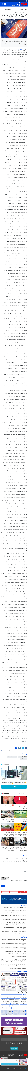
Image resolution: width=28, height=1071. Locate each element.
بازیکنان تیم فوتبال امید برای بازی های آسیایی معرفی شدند (15, 922)
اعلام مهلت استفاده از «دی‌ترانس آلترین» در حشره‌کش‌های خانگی (14, 931)
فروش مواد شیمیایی (5, 1001)
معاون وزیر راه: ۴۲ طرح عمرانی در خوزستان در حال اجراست (15, 934)
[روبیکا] (13, 1043)
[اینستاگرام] (17, 1043)
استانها (25, 9)
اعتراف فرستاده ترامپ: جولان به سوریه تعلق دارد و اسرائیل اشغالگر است (13, 916)
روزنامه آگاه (3, 1008)
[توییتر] (15, 1043)
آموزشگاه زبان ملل (5, 1006)
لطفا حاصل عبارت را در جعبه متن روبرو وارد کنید (18, 880)
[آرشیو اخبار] (9, 1043)
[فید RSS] (11, 1043)
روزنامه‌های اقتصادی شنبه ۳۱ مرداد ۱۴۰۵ (18, 992)
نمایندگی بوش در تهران (15, 1006)
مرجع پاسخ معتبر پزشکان (14, 1001)
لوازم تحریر (25, 997)
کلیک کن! (14, 787)
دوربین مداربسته (24, 1001)
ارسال (3, 886)
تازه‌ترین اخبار (24, 905)
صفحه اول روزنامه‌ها (22, 971)
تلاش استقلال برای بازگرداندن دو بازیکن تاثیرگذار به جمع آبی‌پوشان (14, 954)
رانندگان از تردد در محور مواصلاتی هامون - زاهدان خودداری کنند (14, 919)
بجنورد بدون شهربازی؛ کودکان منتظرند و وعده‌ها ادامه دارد (15, 924)
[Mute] (5, 779)
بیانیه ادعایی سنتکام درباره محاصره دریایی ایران (17, 968)
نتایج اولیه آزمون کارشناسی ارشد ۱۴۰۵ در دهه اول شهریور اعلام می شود (13, 948)
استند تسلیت (11, 999)
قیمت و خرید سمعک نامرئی (21, 1008)
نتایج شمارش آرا (24, 759)
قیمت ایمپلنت (23, 1003)
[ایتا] (7, 1043)
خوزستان (21, 9)
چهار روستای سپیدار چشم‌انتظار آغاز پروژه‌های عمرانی (16, 913)
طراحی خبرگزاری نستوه (21, 1068)
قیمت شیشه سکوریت (17, 997)
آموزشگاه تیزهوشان (5, 1003)
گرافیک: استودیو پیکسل (11, 1068)
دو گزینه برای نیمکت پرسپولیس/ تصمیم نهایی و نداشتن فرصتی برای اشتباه (14, 944)
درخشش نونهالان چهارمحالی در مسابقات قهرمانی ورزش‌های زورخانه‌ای (15, 928)
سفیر (11, 997)
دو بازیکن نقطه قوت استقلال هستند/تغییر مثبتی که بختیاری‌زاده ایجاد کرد (14, 940)
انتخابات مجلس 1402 (23, 756)
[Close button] (27, 1058)
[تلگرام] (21, 1043)
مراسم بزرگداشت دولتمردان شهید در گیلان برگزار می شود (15, 965)
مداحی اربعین (4, 999)
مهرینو (14, 1008)
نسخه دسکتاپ (14, 1048)
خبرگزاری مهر (21, 49)
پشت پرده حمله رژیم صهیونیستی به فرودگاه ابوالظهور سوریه (15, 907)
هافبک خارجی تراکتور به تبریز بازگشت (19, 956)
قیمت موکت (24, 999)
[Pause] (3, 779)
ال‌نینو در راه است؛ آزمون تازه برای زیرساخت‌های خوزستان (15, 951)
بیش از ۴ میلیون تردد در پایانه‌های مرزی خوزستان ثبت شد (15, 910)
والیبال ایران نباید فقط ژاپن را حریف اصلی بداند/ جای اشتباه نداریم (14, 959)
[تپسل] (2, 764)
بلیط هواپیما (24, 1006)
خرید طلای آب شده (4, 997)
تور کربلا (17, 999)
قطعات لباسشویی (15, 1003)
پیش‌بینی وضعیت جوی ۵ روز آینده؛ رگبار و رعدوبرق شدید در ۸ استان (14, 962)
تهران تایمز (9, 1008)
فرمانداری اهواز (10, 756)
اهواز (16, 756)
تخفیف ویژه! (9, 1064)
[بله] (19, 1043)
